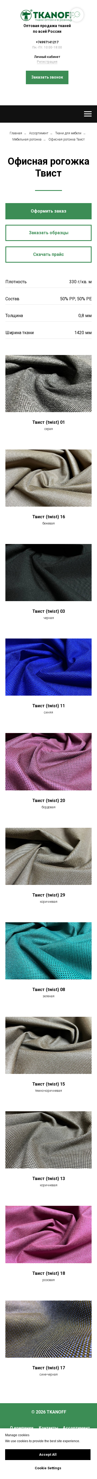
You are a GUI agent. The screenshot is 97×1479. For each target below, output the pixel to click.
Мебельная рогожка (26, 139)
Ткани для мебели (68, 133)
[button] (47, 77)
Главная (16, 133)
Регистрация (47, 62)
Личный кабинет (47, 57)
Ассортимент (38, 133)
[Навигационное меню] (88, 114)
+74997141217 (47, 42)
